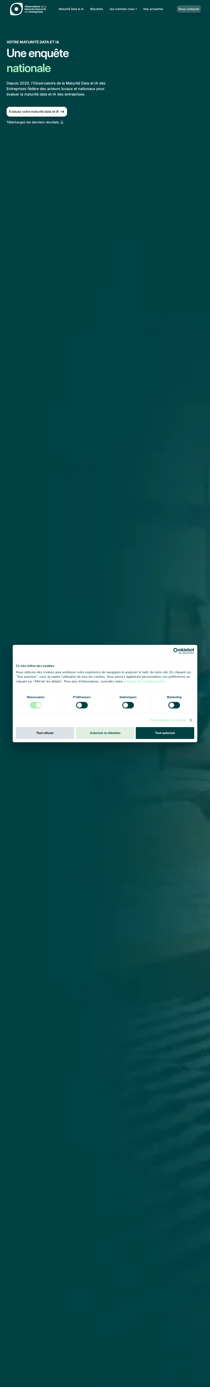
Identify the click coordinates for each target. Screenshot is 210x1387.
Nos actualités (153, 9)
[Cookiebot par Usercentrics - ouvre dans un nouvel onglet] (176, 651)
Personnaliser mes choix (168, 720)
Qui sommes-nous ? (123, 9)
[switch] (82, 705)
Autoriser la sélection (105, 733)
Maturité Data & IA (71, 9)
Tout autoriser (165, 733)
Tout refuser (45, 733)
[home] (29, 9)
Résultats (96, 9)
